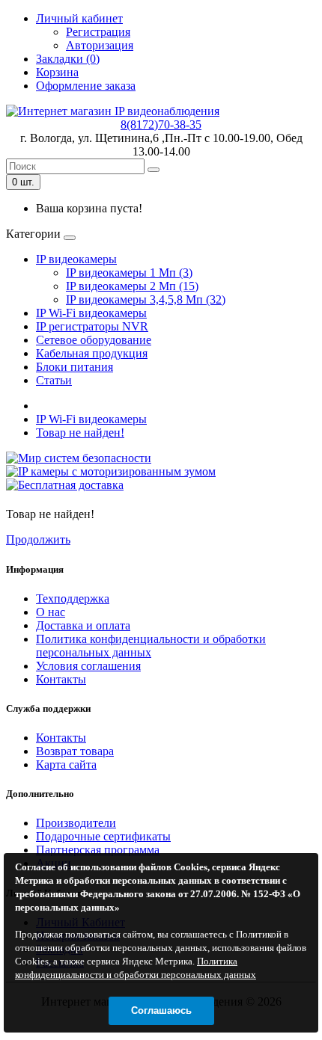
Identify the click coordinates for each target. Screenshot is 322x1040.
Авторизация (99, 45)
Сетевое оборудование (93, 339)
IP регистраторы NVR (92, 326)
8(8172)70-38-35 (161, 124)
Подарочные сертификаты (103, 836)
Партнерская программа (98, 849)
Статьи (54, 380)
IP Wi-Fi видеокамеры (91, 313)
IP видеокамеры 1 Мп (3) (129, 272)
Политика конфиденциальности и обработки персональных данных (151, 646)
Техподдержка (72, 598)
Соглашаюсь (161, 1010)
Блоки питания (74, 366)
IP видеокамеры (76, 259)
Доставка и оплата (83, 625)
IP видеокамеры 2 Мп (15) (132, 286)
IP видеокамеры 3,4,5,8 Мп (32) (145, 299)
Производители (76, 822)
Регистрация (98, 31)
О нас (50, 612)
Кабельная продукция (92, 353)
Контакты (61, 679)
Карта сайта (66, 764)
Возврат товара (75, 751)
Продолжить (38, 539)
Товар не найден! (80, 432)
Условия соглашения (88, 665)
